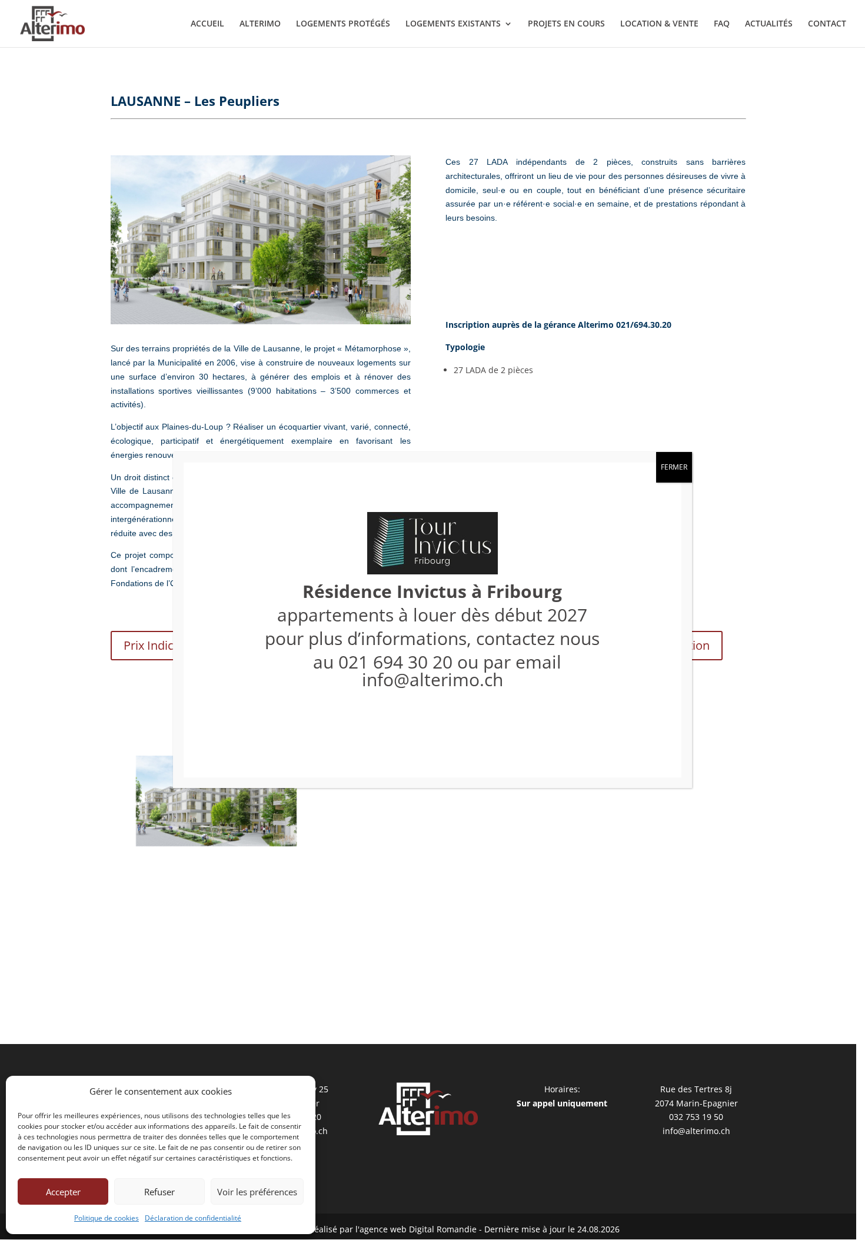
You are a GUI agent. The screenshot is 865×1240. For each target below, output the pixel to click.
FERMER (674, 467)
